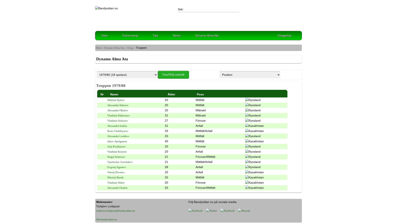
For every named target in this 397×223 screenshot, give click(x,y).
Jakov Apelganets (117, 141)
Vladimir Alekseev (117, 120)
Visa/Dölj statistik (173, 74)
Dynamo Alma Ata (207, 35)
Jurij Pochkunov (116, 146)
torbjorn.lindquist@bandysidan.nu (115, 210)
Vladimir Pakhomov (118, 115)
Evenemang (130, 35)
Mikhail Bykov (116, 100)
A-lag (130, 47)
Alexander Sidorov (117, 105)
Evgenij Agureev (116, 167)
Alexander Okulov (117, 110)
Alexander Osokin (117, 187)
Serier (177, 35)
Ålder (171, 94)
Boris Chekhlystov (117, 131)
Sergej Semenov (116, 156)
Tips (155, 35)
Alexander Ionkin (117, 125)
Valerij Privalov (116, 172)
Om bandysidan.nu (106, 219)
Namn (114, 94)
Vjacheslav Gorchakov (120, 162)
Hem (105, 35)
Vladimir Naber (115, 182)
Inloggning (284, 35)
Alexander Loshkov (118, 136)
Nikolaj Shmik (115, 177)
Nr (102, 94)
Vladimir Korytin (117, 151)
